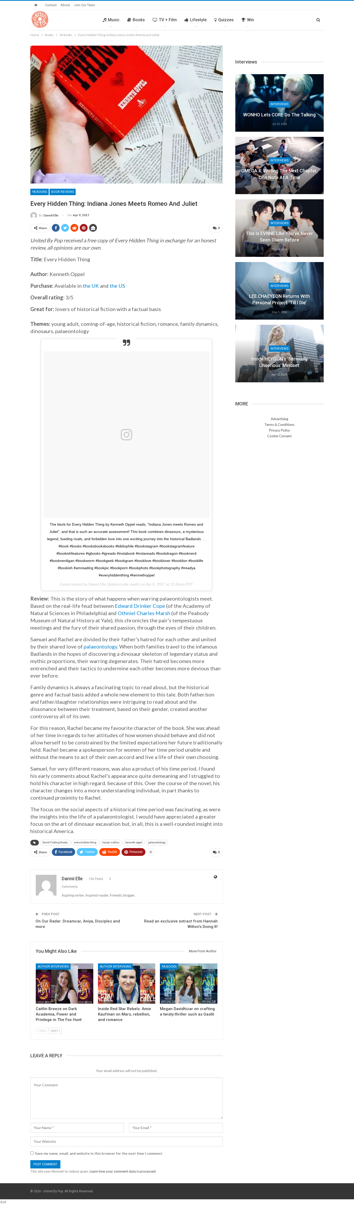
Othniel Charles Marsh (144, 613)
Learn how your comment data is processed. (123, 1171)
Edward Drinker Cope (139, 606)
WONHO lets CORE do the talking (279, 114)
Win (250, 19)
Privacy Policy (279, 430)
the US (117, 286)
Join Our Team (84, 5)
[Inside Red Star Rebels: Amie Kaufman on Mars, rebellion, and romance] (126, 983)
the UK (91, 286)
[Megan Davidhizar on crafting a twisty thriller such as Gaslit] (188, 983)
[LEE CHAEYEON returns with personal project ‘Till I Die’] (279, 291)
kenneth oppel (133, 842)
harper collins (110, 842)
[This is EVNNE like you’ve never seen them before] (279, 228)
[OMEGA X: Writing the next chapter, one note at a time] (279, 166)
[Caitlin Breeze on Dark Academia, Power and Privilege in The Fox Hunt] (64, 983)
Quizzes (226, 19)
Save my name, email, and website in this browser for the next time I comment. (99, 1153)
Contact (51, 5)
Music (113, 19)
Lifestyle (198, 19)
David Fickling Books (55, 842)
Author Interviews (53, 966)
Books (139, 19)
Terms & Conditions (279, 424)
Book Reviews (62, 192)
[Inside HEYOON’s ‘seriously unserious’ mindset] (279, 354)
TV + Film (168, 19)
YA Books (39, 192)
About (65, 5)
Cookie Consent (279, 436)
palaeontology (100, 646)
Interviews (279, 104)
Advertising (279, 419)
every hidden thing (85, 842)
